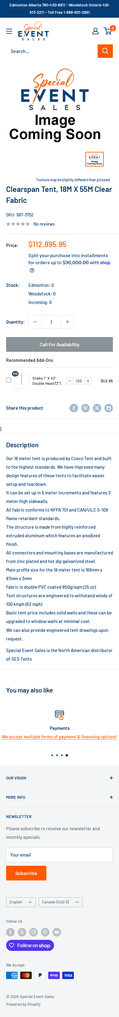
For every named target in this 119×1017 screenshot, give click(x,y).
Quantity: (15, 322)
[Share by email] (108, 407)
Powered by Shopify (23, 1004)
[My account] (95, 31)
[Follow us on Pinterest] (45, 932)
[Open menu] (9, 31)
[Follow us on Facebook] (10, 932)
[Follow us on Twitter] (22, 932)
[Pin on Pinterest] (85, 407)
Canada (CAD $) (55, 901)
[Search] (105, 51)
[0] (108, 31)
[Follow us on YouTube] (56, 932)
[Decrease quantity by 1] (35, 321)
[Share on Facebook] (74, 407)
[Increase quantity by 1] (67, 321)
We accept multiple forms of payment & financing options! (59, 736)
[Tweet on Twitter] (97, 407)
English (15, 901)
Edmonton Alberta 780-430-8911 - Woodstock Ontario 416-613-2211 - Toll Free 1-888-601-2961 (59, 8)
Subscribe (26, 873)
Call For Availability (60, 344)
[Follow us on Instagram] (33, 932)
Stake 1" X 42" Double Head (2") (46, 381)
